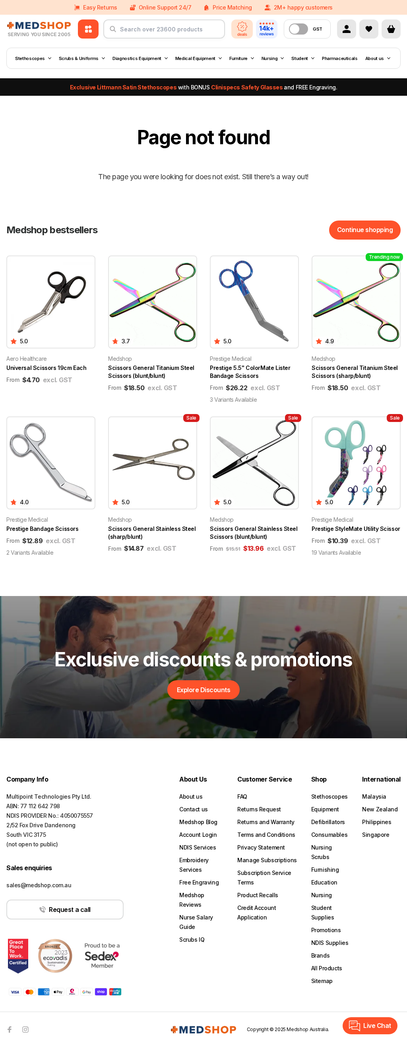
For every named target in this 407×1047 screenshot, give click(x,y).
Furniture (238, 58)
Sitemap (322, 980)
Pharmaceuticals (340, 58)
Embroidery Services (194, 865)
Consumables (329, 834)
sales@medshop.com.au (39, 885)
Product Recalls (257, 895)
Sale (191, 418)
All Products (326, 968)
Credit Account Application (256, 912)
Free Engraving (199, 882)
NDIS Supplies (330, 942)
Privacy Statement (261, 847)
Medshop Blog (198, 822)
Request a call (69, 909)
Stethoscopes (30, 58)
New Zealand (379, 809)
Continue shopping (365, 230)
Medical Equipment (195, 58)
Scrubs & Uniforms (79, 58)
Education (324, 882)
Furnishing (325, 869)
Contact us (193, 809)
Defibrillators (328, 822)
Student (299, 58)
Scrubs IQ (191, 939)
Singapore (375, 834)
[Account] (346, 29)
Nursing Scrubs (321, 852)
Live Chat (377, 1026)
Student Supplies (322, 912)
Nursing (270, 58)
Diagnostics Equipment (136, 58)
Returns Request (259, 809)
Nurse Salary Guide (196, 922)
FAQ (242, 796)
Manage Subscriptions (267, 860)
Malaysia (374, 796)
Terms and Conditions (266, 834)
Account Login (198, 834)
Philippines (376, 822)
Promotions (326, 930)
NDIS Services (197, 847)
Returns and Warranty (266, 822)
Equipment (325, 809)
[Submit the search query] (113, 32)
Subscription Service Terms (264, 877)
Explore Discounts (204, 690)
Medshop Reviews (191, 900)
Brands (320, 955)
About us (374, 58)
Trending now (384, 257)
